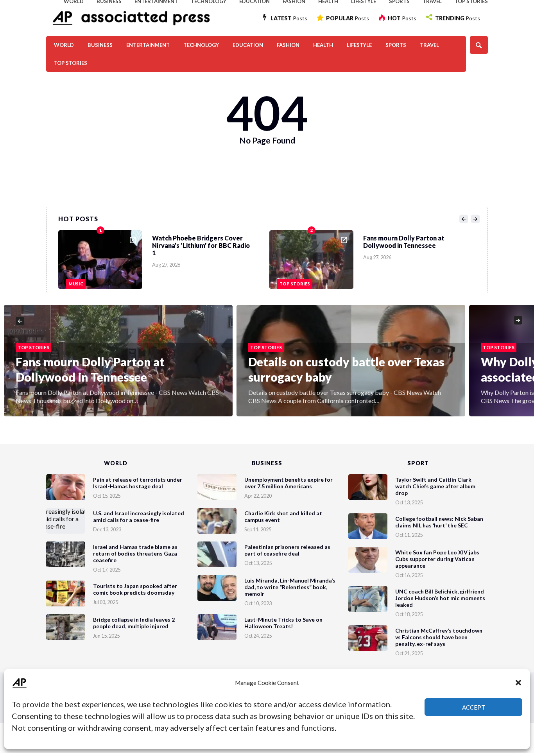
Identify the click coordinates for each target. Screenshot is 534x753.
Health (323, 45)
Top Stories (70, 63)
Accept (473, 707)
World (64, 45)
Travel (429, 45)
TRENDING (457, 18)
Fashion (288, 45)
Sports (395, 45)
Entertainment (148, 45)
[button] (518, 683)
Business (100, 45)
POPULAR (347, 18)
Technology (201, 45)
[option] (163, 257)
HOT (402, 18)
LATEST (289, 18)
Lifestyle (359, 45)
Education (248, 45)
